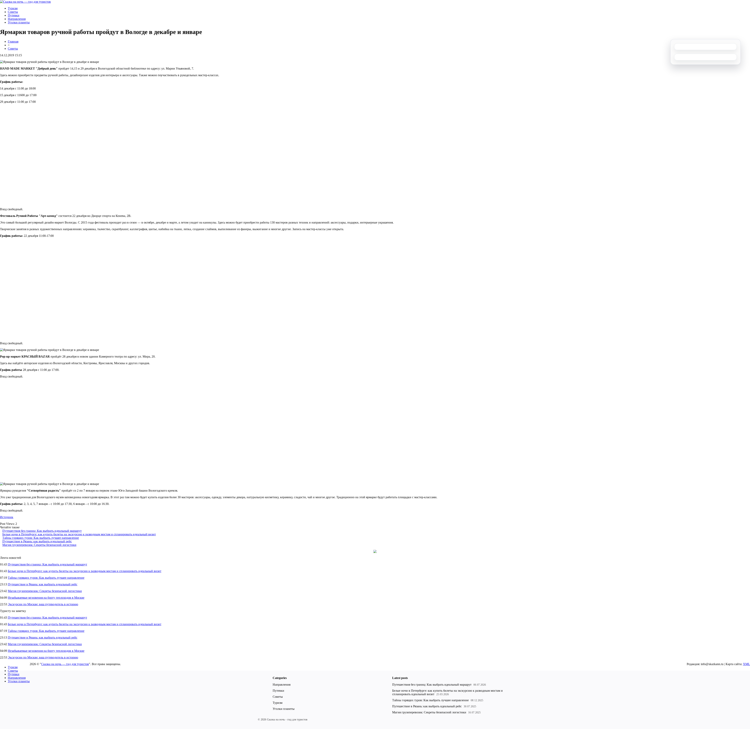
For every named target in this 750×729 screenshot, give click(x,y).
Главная (13, 41)
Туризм (13, 8)
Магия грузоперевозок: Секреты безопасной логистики (39, 545)
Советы (13, 11)
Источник (6, 517)
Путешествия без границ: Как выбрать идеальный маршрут (42, 530)
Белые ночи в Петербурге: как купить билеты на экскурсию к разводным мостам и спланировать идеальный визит (79, 534)
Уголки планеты (19, 22)
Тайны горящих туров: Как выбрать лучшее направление (40, 537)
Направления (17, 19)
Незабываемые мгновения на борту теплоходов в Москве (46, 597)
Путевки (13, 15)
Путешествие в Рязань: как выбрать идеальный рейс (37, 541)
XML (746, 664)
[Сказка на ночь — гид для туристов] (25, 1)
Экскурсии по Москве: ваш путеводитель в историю (43, 604)
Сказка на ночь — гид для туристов (65, 664)
